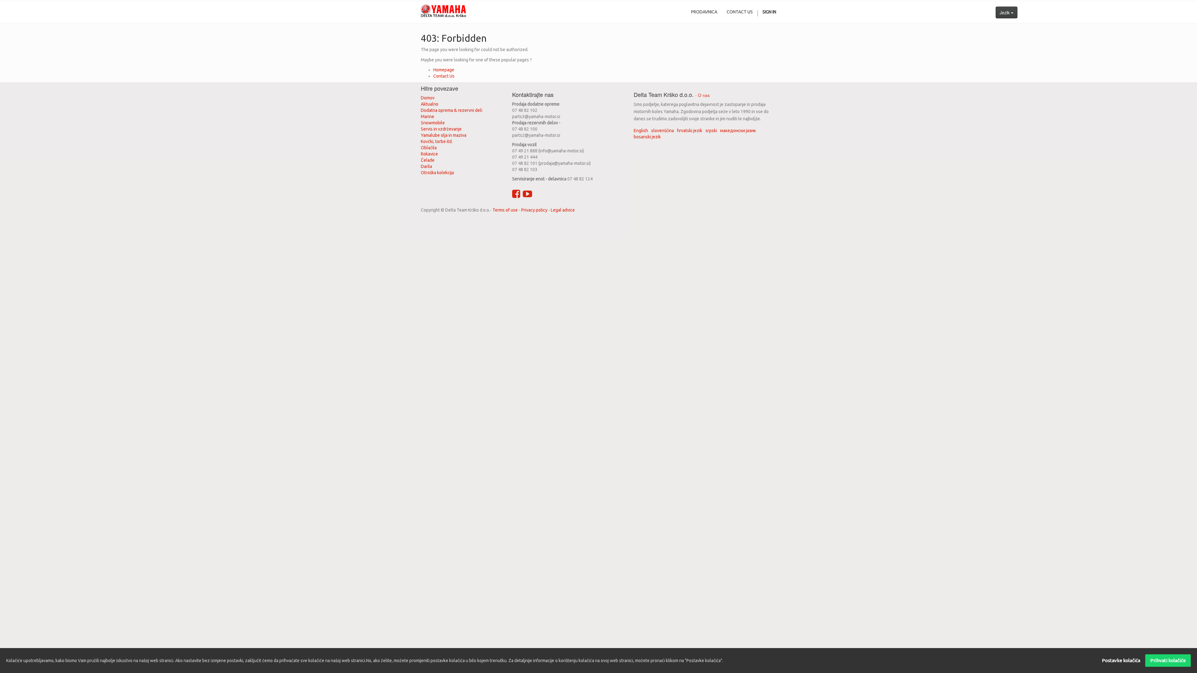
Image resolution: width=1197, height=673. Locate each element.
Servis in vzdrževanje (441, 128)
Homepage (443, 69)
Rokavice (429, 153)
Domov (428, 97)
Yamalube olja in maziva (443, 135)
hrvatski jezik (689, 130)
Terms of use (505, 210)
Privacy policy (534, 210)
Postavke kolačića (1121, 660)
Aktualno (429, 104)
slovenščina (662, 130)
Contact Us (443, 76)
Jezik (1005, 12)
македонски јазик (738, 130)
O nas (704, 95)
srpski (711, 130)
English (641, 130)
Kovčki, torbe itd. (437, 141)
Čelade (428, 160)
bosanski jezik (647, 136)
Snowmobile (433, 122)
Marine (427, 116)
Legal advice (563, 210)
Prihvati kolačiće (1168, 660)
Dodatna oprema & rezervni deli (451, 110)
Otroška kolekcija (437, 172)
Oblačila (429, 147)
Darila (426, 166)
